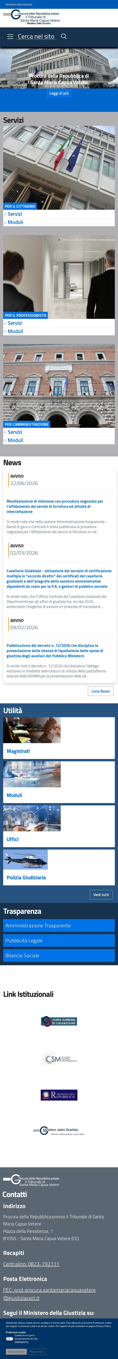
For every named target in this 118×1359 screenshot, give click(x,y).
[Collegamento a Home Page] (31, 18)
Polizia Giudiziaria (26, 877)
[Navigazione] (10, 37)
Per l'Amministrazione (27, 424)
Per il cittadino (20, 206)
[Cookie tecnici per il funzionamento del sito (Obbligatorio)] (9, 1339)
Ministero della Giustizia (19, 4)
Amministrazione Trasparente (38, 925)
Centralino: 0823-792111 (31, 1264)
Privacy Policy (36, 1351)
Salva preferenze (16, 1351)
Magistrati (18, 751)
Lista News (100, 691)
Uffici (13, 839)
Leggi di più (59, 93)
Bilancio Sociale (22, 955)
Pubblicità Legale (23, 940)
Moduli (14, 795)
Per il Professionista (25, 315)
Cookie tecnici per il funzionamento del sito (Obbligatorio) (26, 1339)
